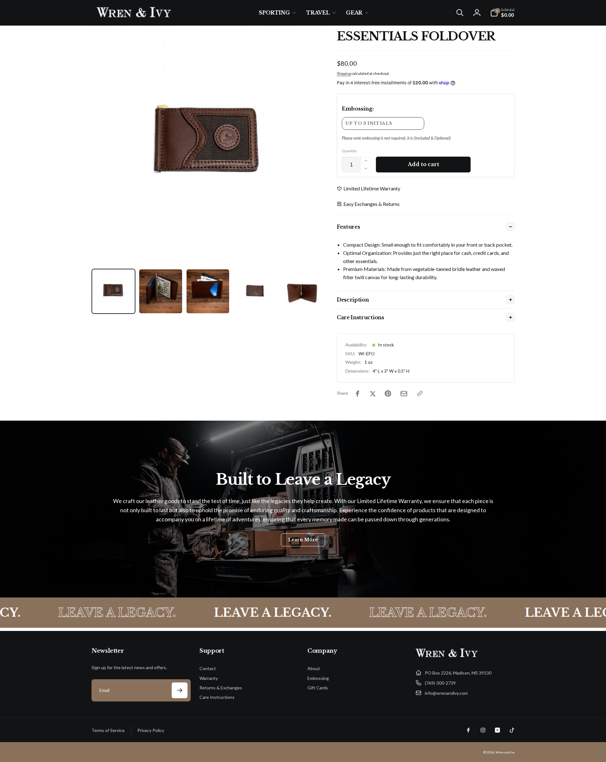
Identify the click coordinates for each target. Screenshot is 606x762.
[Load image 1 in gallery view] (113, 291)
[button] (276, 12)
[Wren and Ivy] (446, 657)
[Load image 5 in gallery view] (302, 291)
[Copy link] (420, 393)
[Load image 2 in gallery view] (160, 291)
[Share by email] (404, 394)
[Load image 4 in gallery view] (255, 291)
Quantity (349, 151)
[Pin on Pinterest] (388, 393)
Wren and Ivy (505, 752)
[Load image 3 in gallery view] (208, 291)
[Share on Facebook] (357, 393)
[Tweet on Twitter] (373, 393)
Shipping (344, 73)
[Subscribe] (179, 690)
